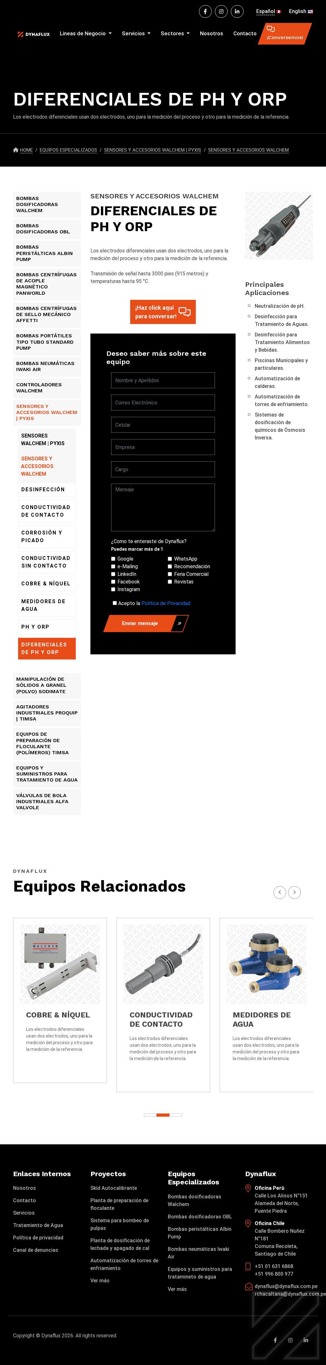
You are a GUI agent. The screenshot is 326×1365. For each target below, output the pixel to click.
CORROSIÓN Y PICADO (41, 536)
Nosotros (211, 33)
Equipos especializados (68, 150)
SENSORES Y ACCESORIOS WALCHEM (248, 150)
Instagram (128, 589)
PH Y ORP (35, 627)
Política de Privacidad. (166, 603)
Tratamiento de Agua (38, 1225)
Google (125, 559)
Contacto (245, 33)
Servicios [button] (134, 33)
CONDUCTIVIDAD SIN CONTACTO (46, 562)
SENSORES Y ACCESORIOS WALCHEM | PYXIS (152, 150)
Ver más (100, 1281)
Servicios (24, 1213)
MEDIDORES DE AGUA (43, 605)
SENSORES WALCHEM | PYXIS (43, 439)
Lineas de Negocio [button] (83, 33)
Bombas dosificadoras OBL (200, 1217)
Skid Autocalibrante (113, 1188)
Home (26, 150)
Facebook (128, 582)
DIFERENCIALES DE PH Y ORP (44, 648)
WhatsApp (185, 559)
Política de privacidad (38, 1238)
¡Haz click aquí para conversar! (156, 312)
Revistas (184, 582)
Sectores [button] (173, 33)
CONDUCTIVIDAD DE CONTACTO (46, 511)
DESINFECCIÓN (43, 489)
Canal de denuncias (35, 1250)
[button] (175, 1115)
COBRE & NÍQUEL (46, 584)
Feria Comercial (191, 574)
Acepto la (154, 603)
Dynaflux (50, 1336)
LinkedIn (126, 574)
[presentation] (294, 892)
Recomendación (192, 566)
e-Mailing (127, 566)
